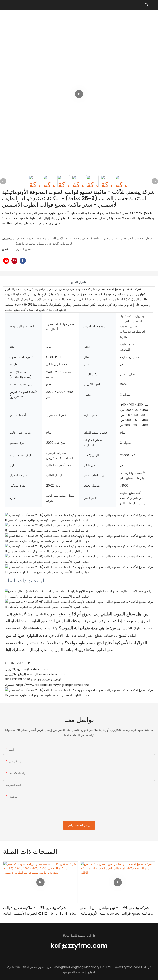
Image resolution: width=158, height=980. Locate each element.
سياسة (80, 972)
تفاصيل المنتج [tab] (79, 282)
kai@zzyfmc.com (79, 945)
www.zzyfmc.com (127, 967)
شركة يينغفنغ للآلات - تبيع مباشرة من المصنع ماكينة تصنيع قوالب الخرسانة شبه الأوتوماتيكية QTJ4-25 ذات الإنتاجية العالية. (115, 910)
